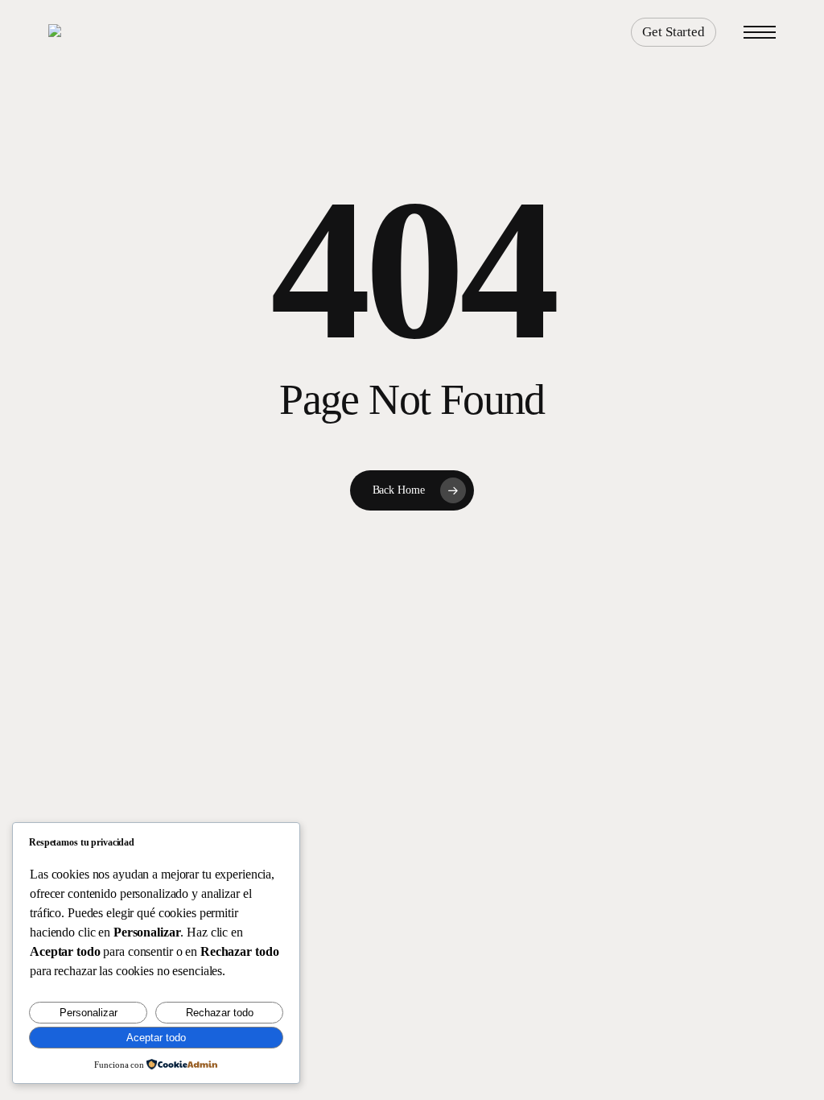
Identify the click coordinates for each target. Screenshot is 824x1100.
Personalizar (88, 1013)
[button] (760, 32)
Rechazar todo (219, 1013)
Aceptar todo (156, 1038)
